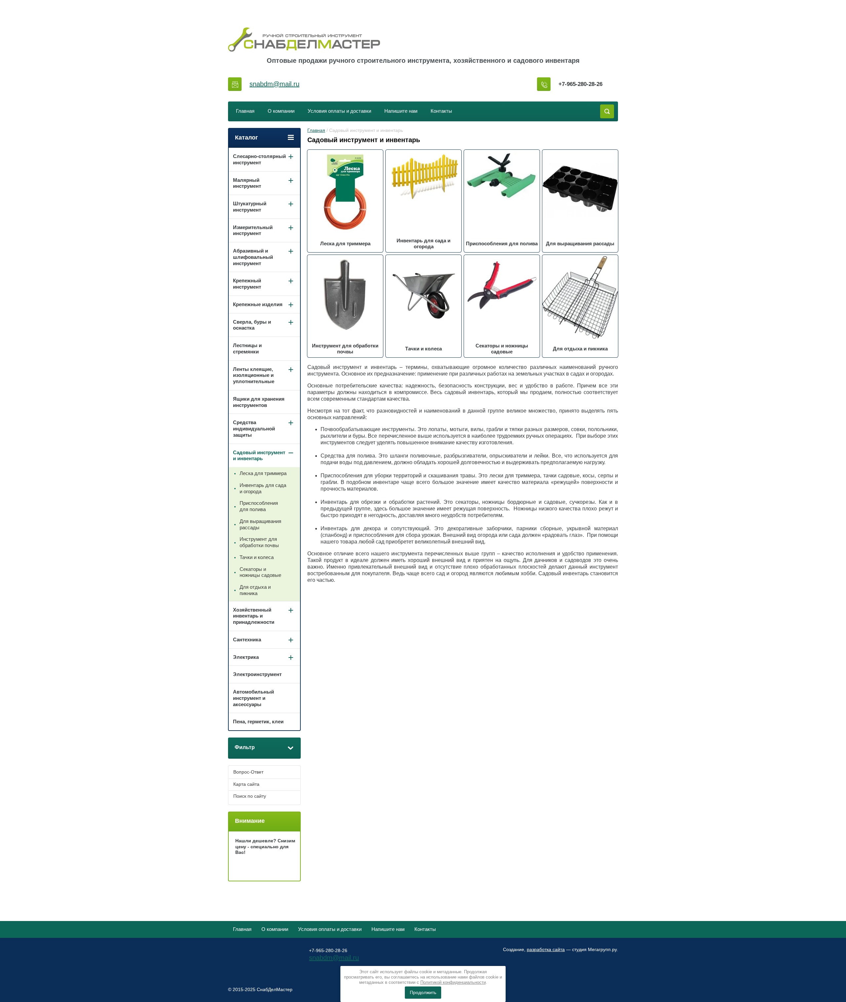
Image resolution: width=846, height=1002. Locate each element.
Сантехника (247, 639)
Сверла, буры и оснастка (252, 325)
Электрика (246, 657)
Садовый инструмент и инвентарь (259, 455)
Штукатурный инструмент (249, 207)
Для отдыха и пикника (255, 590)
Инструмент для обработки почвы (259, 542)
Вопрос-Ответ (248, 772)
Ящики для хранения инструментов (259, 402)
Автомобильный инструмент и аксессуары (253, 698)
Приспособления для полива (259, 506)
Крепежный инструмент (247, 284)
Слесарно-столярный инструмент (259, 159)
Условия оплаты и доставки (339, 111)
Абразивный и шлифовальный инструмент (253, 257)
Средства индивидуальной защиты (254, 429)
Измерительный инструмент (253, 230)
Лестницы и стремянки (247, 348)
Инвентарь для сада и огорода (263, 488)
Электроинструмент (257, 674)
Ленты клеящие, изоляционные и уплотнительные (253, 375)
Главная (245, 111)
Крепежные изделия (258, 304)
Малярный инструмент (247, 183)
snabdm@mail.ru (274, 84)
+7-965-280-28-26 (580, 84)
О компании (281, 111)
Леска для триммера (263, 473)
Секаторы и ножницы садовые (260, 572)
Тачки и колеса (257, 557)
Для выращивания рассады (260, 524)
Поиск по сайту (249, 796)
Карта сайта (246, 784)
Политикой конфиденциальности (453, 982)
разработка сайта (546, 949)
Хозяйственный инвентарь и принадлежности (253, 616)
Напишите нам (400, 111)
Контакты (441, 111)
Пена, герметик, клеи (258, 721)
